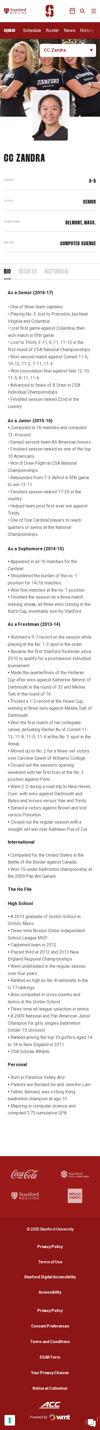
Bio (7, 272)
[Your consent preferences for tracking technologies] (9, 1420)
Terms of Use (50, 1262)
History (87, 30)
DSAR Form (50, 1357)
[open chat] (91, 1421)
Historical (56, 272)
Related (28, 272)
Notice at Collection (50, 1388)
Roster (52, 30)
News (69, 30)
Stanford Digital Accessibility (51, 1276)
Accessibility (51, 1292)
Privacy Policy (51, 1246)
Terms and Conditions (50, 1341)
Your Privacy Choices (50, 1373)
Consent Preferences (50, 1326)
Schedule (32, 30)
